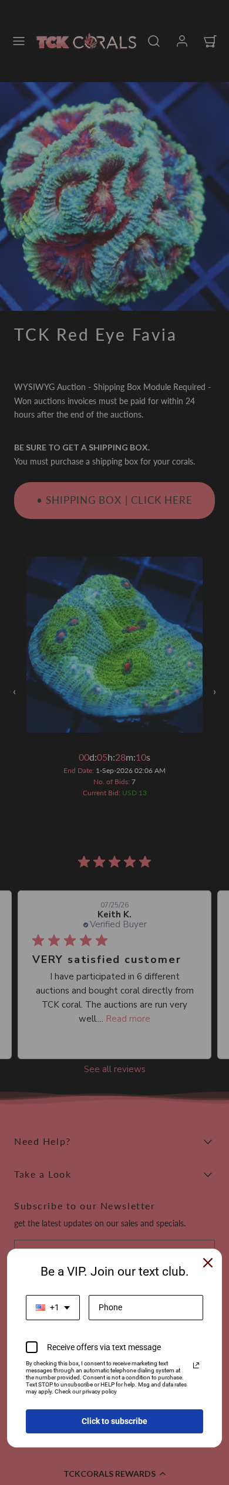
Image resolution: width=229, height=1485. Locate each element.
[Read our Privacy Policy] (196, 1365)
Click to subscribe (114, 1421)
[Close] (208, 1263)
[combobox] (53, 1307)
